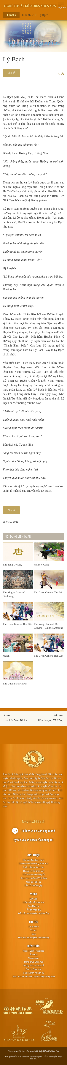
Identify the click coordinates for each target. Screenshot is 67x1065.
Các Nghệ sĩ (33, 906)
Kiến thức (28, 15)
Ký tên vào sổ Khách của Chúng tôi (33, 840)
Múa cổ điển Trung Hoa (33, 951)
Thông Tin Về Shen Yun (33, 871)
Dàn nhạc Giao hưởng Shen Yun (33, 863)
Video (33, 894)
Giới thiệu (33, 855)
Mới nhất (33, 899)
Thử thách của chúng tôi (33, 874)
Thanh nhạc (33, 958)
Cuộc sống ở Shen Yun (33, 867)
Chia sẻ (11, 73)
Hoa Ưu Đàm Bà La (15, 720)
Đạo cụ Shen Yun (33, 969)
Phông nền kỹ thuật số (33, 965)
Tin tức (33, 922)
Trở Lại (12, 15)
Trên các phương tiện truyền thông (33, 913)
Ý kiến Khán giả (34, 910)
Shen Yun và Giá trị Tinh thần (33, 878)
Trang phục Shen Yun (33, 962)
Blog (34, 934)
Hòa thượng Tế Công (50, 720)
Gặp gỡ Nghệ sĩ (33, 882)
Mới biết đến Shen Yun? (33, 860)
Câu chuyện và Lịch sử (33, 973)
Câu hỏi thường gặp (33, 885)
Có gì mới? (34, 927)
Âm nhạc (34, 954)
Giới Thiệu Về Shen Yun (33, 902)
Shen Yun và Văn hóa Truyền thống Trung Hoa (33, 976)
